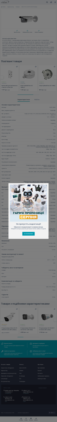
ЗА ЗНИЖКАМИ (28, 234)
